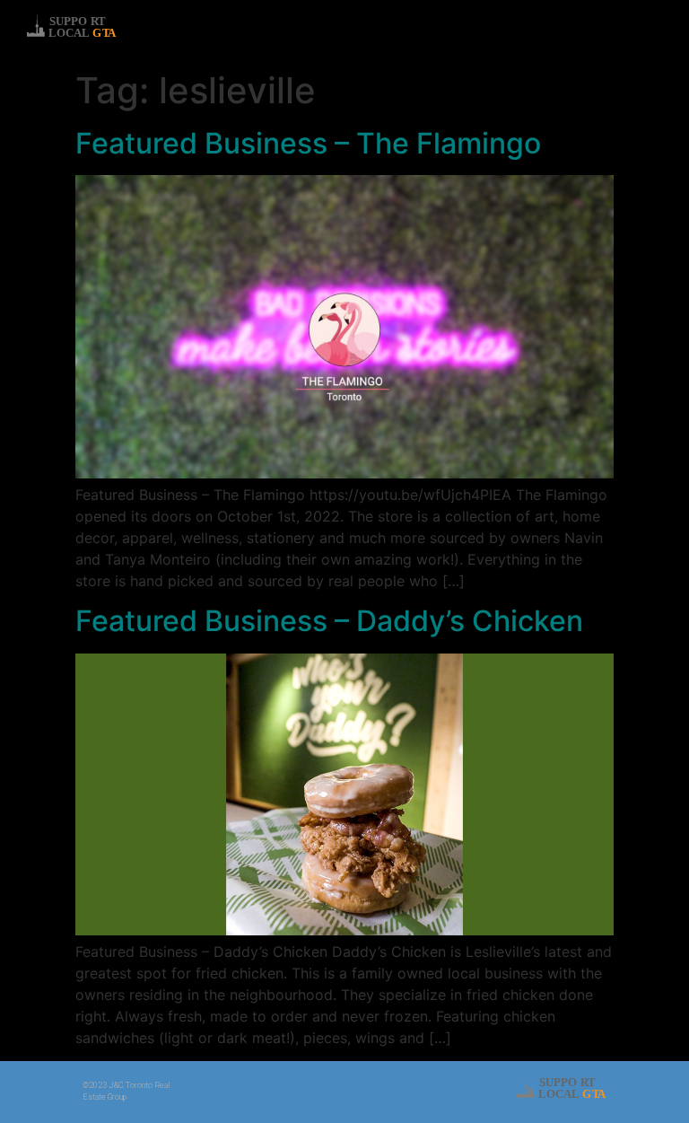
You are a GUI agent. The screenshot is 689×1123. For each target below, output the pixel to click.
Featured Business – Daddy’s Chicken (329, 620)
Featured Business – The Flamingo (308, 143)
